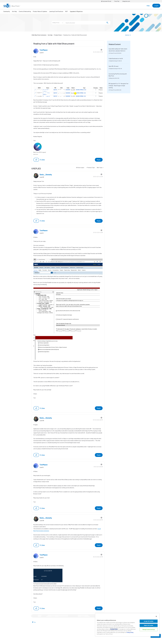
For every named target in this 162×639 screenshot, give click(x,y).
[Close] (156, 616)
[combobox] (87, 23)
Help (148, 6)
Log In (156, 6)
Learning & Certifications (56, 11)
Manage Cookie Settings (149, 629)
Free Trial (116, 1)
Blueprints (112, 78)
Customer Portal (106, 1)
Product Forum (58, 35)
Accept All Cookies (148, 621)
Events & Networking (25, 11)
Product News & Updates (40, 11)
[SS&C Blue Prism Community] (11, 6)
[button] (36, 160)
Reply (99, 160)
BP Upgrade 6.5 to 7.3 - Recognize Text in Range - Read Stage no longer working (118, 85)
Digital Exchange (113, 60)
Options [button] (127, 35)
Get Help (14, 11)
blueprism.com (126, 1)
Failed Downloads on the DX (116, 58)
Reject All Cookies (148, 625)
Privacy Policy (130, 632)
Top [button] (35, 622)
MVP (66, 11)
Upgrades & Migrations (76, 11)
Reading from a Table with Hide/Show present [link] (75, 35)
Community (6, 11)
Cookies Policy (114, 629)
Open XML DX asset (113, 66)
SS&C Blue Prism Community (39, 35)
